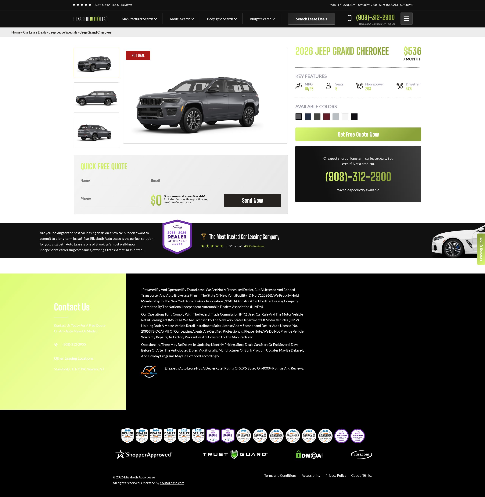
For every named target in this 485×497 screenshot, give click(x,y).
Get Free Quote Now (358, 134)
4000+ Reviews (122, 4)
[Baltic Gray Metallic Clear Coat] (299, 116)
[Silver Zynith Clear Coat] (336, 116)
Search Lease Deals (311, 18)
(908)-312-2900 (375, 17)
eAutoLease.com (172, 483)
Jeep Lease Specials (63, 32)
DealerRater (214, 368)
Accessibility (311, 475)
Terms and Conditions (280, 475)
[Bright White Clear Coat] (345, 116)
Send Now (252, 200)
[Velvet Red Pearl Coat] (326, 116)
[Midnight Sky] (308, 116)
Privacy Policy (335, 475)
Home (15, 32)
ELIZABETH (91, 19)
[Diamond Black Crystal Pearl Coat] (354, 116)
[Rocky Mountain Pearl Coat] (317, 116)
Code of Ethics (361, 475)
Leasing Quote (481, 249)
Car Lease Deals (34, 32)
